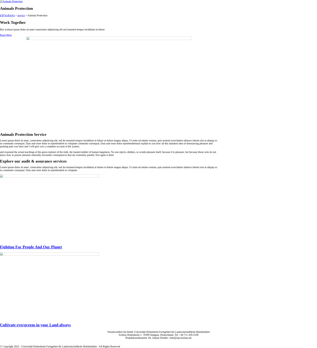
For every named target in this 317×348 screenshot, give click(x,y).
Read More (6, 35)
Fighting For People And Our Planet (31, 247)
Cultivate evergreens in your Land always (35, 325)
